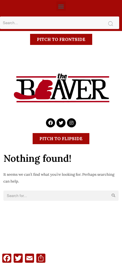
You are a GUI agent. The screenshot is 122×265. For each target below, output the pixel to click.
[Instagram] (71, 122)
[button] (61, 6)
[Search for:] (61, 196)
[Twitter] (61, 122)
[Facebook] (50, 122)
